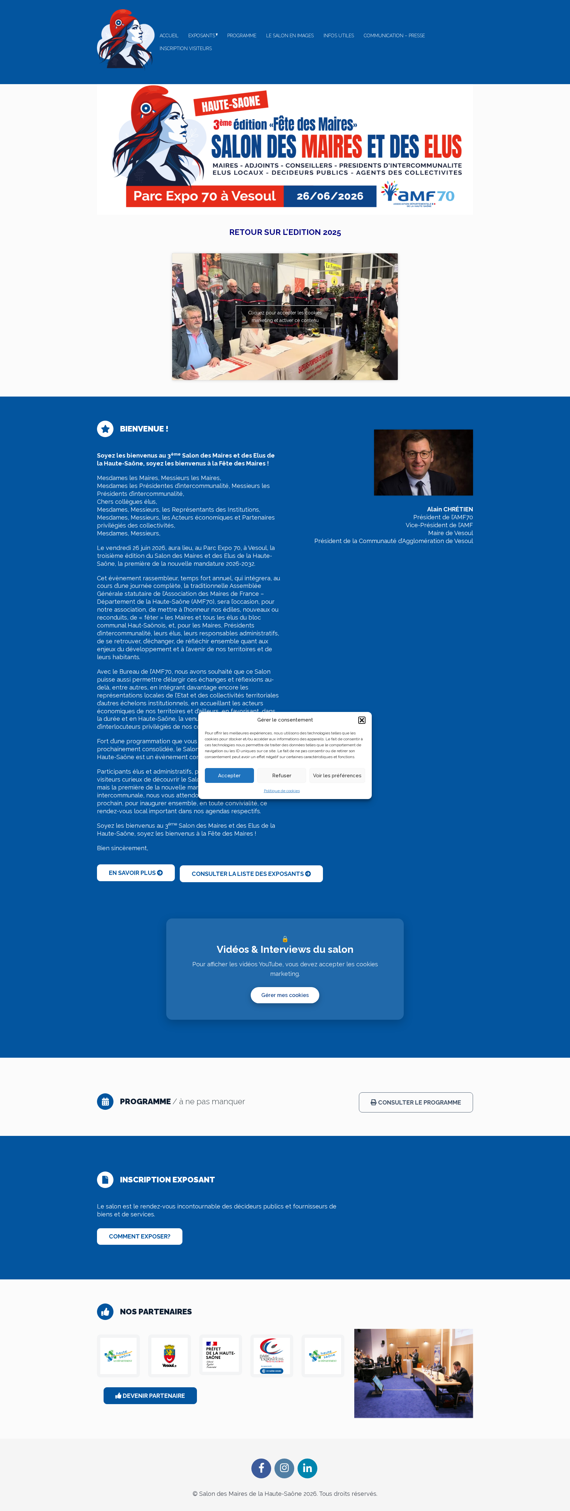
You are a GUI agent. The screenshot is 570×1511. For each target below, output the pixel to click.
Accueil (169, 35)
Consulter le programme (419, 1102)
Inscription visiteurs (186, 48)
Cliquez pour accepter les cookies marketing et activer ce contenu (285, 316)
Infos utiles (339, 35)
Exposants (201, 35)
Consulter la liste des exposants (248, 873)
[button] (362, 720)
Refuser (281, 776)
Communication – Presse (394, 35)
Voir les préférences (337, 776)
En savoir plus (133, 872)
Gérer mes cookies (285, 995)
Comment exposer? (140, 1236)
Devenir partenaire (153, 1395)
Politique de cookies (282, 790)
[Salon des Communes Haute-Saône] (126, 40)
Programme (241, 35)
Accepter (229, 776)
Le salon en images (290, 35)
